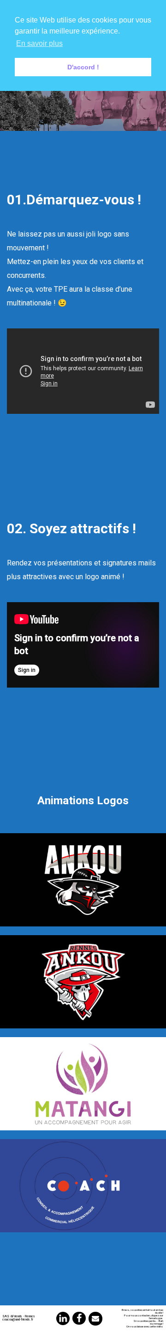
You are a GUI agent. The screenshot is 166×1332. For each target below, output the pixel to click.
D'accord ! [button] (83, 67)
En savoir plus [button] (39, 43)
